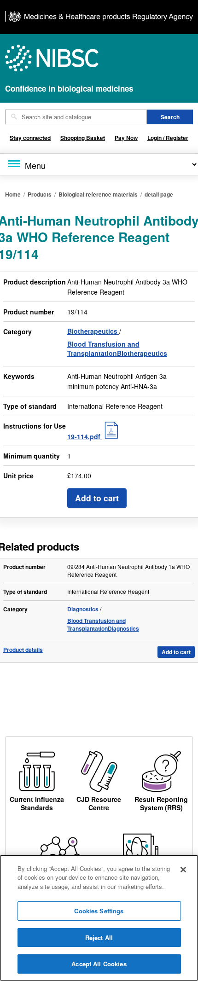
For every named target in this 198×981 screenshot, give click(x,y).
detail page (159, 194)
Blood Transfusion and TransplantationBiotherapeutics (117, 348)
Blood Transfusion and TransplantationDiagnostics (103, 624)
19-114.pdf (84, 436)
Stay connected (30, 138)
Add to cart (97, 498)
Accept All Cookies (98, 963)
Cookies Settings (98, 910)
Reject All (99, 937)
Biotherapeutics (93, 331)
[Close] (183, 869)
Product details (23, 650)
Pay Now (126, 138)
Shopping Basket (82, 138)
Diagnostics (83, 609)
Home (13, 194)
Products (40, 194)
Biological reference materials (98, 194)
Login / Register (167, 138)
